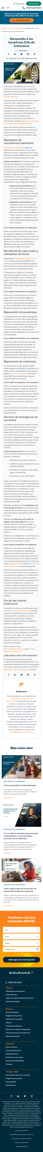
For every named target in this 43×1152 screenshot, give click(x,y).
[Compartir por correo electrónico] (28, 54)
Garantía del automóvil (14, 1019)
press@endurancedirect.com (21, 732)
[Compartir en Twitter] (21, 54)
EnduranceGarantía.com (13, 649)
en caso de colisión (19, 373)
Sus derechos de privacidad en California (21, 1134)
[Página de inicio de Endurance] (13, 8)
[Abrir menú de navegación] (3, 8)
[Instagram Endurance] (32, 1096)
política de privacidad (21, 1130)
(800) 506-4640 (23, 20)
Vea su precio (34, 3)
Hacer (7, 936)
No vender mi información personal (21, 1138)
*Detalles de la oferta (21, 1146)
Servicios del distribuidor (15, 1061)
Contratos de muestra (14, 1026)
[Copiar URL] (35, 54)
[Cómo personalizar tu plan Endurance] (21, 767)
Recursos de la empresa (14, 781)
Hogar (4, 28)
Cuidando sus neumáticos (14, 147)
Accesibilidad (11, 1082)
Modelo (7, 943)
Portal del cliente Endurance (20, 611)
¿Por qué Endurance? (13, 1050)
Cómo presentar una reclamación (18, 1033)
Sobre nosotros (11, 1047)
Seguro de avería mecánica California (19, 998)
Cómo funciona (11, 994)
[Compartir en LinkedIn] (15, 54)
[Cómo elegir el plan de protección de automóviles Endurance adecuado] (21, 870)
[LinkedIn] (18, 1096)
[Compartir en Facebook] (8, 54)
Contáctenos (24, 669)
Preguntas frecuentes (14, 1016)
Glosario (9, 1022)
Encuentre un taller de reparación (18, 1029)
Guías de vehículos (13, 1036)
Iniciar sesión (20, 3)
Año (6, 930)
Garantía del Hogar (13, 1001)
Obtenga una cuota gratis (21, 959)
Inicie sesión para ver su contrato (18, 1075)
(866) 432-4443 (15, 564)
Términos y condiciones (21, 1142)
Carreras (9, 1064)
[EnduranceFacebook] (11, 1096)
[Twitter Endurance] (25, 1096)
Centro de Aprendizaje (16, 28)
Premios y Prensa (12, 1054)
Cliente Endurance (11, 97)
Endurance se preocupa (14, 1057)
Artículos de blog (12, 1012)
